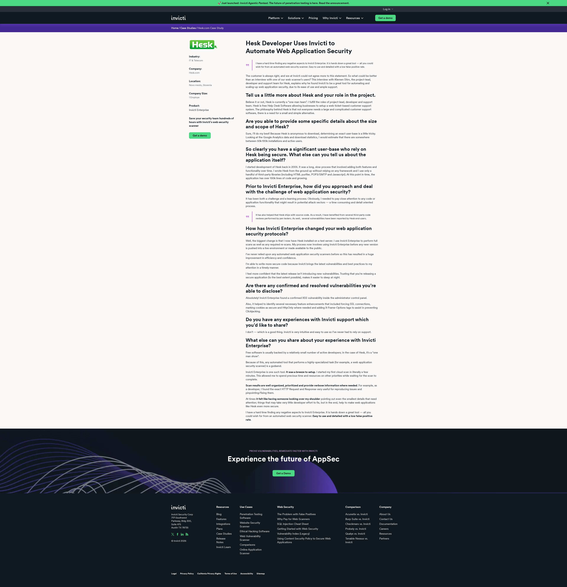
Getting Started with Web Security (297, 528)
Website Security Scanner (250, 524)
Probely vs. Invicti (355, 528)
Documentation (388, 523)
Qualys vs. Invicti (355, 533)
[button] (388, 9)
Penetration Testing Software (251, 516)
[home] (178, 18)
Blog (218, 514)
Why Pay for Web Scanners (293, 519)
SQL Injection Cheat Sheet (293, 523)
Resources (385, 533)
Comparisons (247, 544)
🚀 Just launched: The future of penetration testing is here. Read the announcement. (283, 3)
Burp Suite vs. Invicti (357, 519)
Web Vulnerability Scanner (250, 538)
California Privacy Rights (209, 573)
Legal (174, 573)
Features (221, 519)
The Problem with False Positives (296, 514)
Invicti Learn (223, 547)
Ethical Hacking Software (254, 531)
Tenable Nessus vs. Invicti (356, 540)
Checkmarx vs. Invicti (357, 523)
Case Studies (188, 28)
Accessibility (246, 573)
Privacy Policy (187, 573)
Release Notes (220, 540)
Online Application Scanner (251, 551)
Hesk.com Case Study (211, 28)
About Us (384, 514)
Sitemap (261, 573)
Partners (384, 538)
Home (174, 28)
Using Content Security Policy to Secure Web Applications (304, 540)
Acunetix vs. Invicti (356, 514)
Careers (383, 528)
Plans (219, 528)
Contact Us (385, 519)
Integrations (223, 523)
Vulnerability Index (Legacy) (293, 533)
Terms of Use (231, 573)
